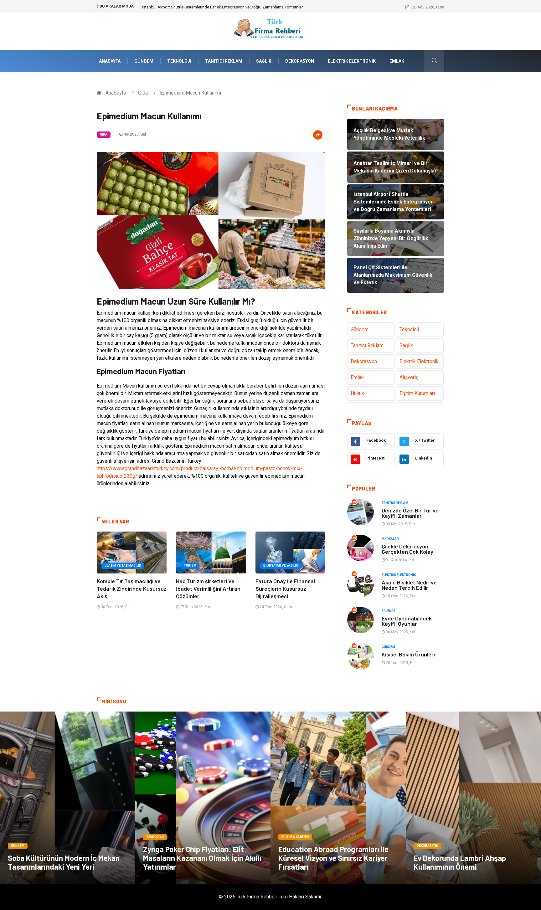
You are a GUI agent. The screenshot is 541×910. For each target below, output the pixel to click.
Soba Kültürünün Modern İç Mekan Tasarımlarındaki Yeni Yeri (64, 862)
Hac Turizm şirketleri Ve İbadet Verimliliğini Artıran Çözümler (208, 588)
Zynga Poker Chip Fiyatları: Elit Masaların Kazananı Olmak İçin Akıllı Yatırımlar (202, 858)
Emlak (396, 61)
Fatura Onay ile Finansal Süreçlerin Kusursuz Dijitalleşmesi (285, 588)
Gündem (143, 61)
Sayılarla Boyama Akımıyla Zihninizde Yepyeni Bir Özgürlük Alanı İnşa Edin (208, 7)
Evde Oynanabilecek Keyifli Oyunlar (407, 621)
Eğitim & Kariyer (295, 837)
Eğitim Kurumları (417, 393)
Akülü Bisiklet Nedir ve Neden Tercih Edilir (409, 585)
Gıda (143, 93)
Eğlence (388, 611)
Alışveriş (408, 377)
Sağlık (263, 61)
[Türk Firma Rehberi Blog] (270, 31)
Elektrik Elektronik (352, 61)
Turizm (190, 565)
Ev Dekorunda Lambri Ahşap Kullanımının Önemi (460, 862)
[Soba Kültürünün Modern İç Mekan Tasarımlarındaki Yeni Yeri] (67, 798)
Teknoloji (179, 61)
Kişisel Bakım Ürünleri (408, 654)
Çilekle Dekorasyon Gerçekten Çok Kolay (407, 549)
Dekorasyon (299, 61)
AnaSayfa (110, 61)
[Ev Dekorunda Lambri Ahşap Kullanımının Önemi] (473, 798)
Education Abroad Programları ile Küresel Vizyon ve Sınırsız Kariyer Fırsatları (333, 858)
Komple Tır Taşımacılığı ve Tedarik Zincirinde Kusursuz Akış (132, 588)
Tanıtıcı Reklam (223, 61)
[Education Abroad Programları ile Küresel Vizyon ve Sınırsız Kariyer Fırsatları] (338, 798)
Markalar (390, 539)
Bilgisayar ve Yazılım (281, 565)
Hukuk (357, 393)
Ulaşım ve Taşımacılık (123, 565)
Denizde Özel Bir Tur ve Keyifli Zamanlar (410, 513)
